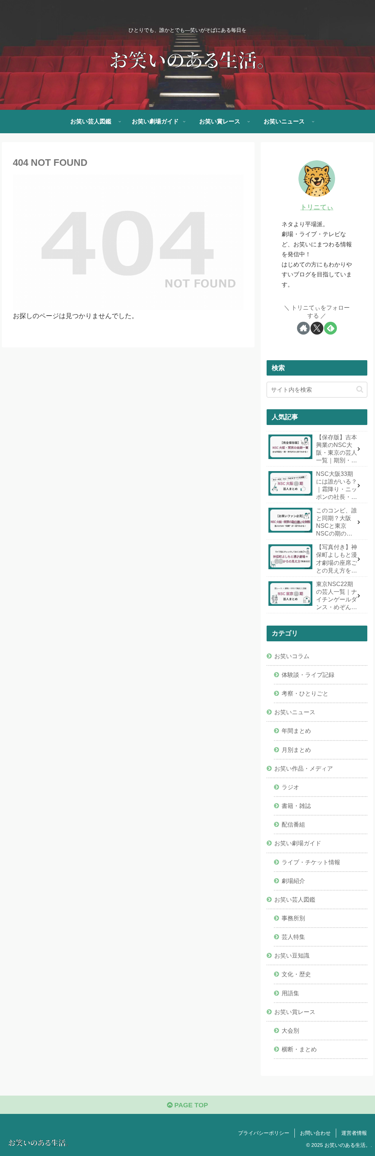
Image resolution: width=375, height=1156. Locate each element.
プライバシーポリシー (263, 1133)
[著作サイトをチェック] (303, 328)
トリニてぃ (316, 207)
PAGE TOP (190, 1105)
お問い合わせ (315, 1133)
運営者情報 (354, 1133)
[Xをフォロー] (317, 328)
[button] (359, 389)
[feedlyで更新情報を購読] (330, 328)
